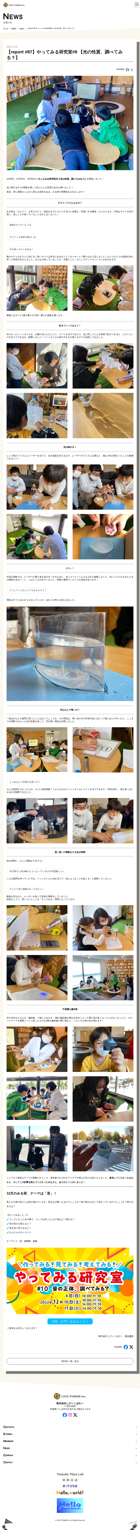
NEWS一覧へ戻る (70, 1361)
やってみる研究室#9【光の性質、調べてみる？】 (62, 179)
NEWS (13, 28)
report (21, 28)
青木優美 (129, 1336)
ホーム (5, 28)
